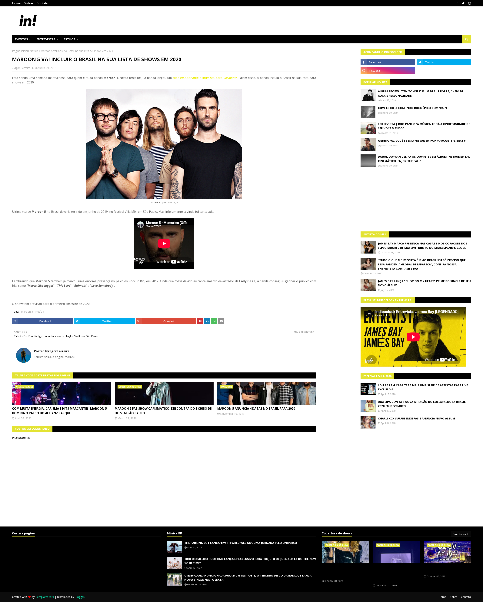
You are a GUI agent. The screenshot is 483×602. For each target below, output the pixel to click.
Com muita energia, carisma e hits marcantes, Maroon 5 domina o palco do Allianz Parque (59, 410)
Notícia (34, 51)
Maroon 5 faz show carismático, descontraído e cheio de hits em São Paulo (163, 410)
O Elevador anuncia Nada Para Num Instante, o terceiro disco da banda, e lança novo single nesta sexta (247, 577)
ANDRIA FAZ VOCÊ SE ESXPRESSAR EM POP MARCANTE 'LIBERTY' (422, 140)
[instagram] (469, 3)
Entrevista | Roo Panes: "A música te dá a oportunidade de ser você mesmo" (424, 126)
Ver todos (460, 534)
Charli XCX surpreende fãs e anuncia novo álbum (416, 418)
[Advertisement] (416, 199)
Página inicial (20, 51)
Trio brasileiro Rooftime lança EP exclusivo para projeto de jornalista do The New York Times (250, 561)
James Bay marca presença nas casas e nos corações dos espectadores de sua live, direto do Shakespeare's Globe (422, 245)
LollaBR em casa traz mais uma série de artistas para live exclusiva (423, 387)
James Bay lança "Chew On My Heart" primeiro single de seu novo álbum (424, 283)
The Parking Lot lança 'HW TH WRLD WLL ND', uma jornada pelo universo (240, 543)
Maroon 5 (27, 311)
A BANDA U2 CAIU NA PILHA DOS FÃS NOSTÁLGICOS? (444, 569)
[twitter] (463, 3)
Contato (42, 3)
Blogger (79, 597)
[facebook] (457, 3)
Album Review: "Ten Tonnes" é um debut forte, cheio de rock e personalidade (421, 93)
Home (16, 3)
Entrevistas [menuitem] (45, 39)
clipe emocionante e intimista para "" (205, 78)
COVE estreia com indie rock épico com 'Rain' (413, 108)
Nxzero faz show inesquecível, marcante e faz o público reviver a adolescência (394, 574)
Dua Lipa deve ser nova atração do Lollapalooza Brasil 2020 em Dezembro (422, 404)
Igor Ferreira (22, 68)
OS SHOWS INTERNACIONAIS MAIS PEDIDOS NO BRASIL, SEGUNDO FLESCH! (343, 571)
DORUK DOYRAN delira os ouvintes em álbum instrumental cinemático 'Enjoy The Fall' (424, 159)
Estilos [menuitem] (69, 39)
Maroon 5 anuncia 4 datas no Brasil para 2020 (256, 408)
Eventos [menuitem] (21, 39)
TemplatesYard (44, 597)
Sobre (28, 3)
